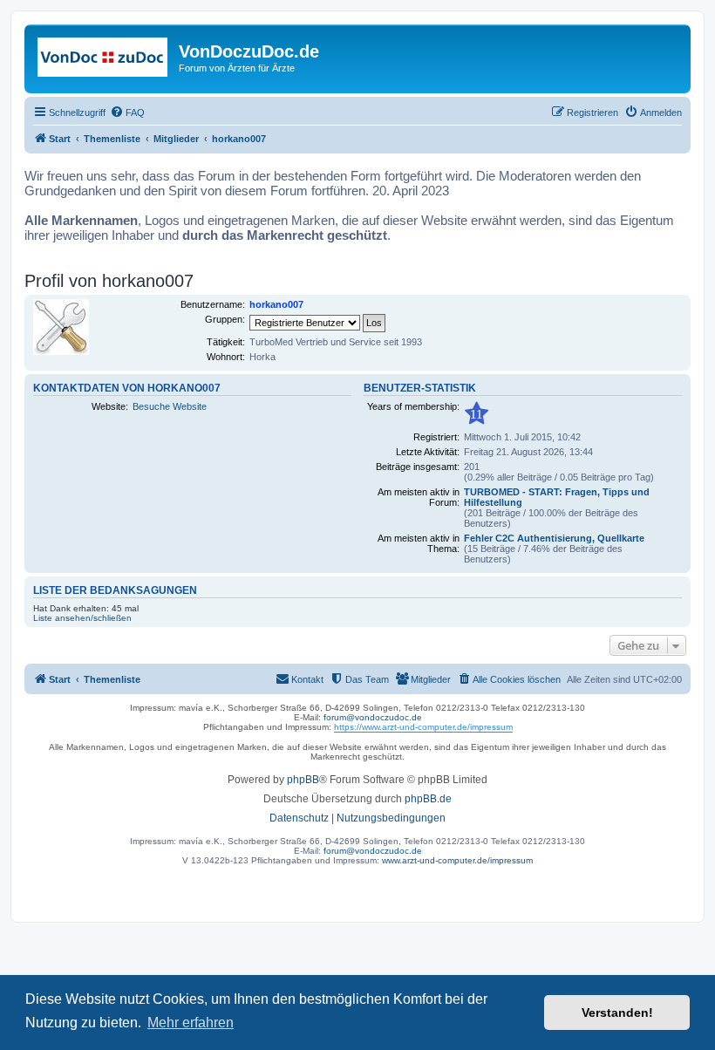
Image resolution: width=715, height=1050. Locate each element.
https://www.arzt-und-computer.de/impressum (423, 727)
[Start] (104, 57)
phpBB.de (428, 799)
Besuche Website (170, 406)
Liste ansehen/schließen (82, 618)
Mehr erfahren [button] (190, 1022)
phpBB (303, 780)
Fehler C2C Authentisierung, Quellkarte (554, 538)
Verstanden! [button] (617, 1012)
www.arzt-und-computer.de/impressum (457, 860)
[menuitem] (127, 112)
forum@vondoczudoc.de (372, 717)
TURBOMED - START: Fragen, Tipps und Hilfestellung (557, 497)
